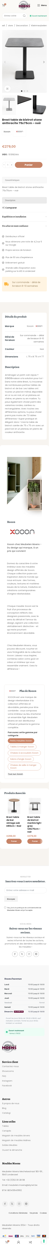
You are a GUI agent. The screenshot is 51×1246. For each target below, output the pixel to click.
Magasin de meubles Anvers (16, 1135)
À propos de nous (10, 1103)
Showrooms (8, 1071)
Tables (5, 1126)
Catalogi (6, 1113)
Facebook (7, 1085)
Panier (29, 165)
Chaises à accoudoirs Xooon (24, 752)
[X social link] (22, 954)
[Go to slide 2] (24, 91)
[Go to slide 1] (21, 91)
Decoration (22, 25)
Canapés (6, 1130)
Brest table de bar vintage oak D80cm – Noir (13, 821)
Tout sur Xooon (15, 774)
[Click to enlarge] (7, 88)
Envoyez (11, 899)
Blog (4, 1108)
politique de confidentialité (28, 908)
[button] (5, 62)
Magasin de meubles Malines (16, 1140)
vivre (10, 25)
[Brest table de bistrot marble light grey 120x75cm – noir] (35, 806)
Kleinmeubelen (39, 25)
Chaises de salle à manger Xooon (23, 766)
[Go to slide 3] (27, 91)
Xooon (7, 131)
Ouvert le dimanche (12, 1150)
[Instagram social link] (29, 954)
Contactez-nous (10, 1066)
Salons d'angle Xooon (20, 759)
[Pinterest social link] (36, 954)
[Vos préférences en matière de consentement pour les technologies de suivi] (44, 1241)
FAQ (4, 1076)
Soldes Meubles (9, 1145)
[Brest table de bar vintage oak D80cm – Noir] (14, 806)
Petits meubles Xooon (21, 740)
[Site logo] (24, 5)
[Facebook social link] (15, 954)
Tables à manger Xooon (22, 746)
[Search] (24, 16)
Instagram (7, 1080)
